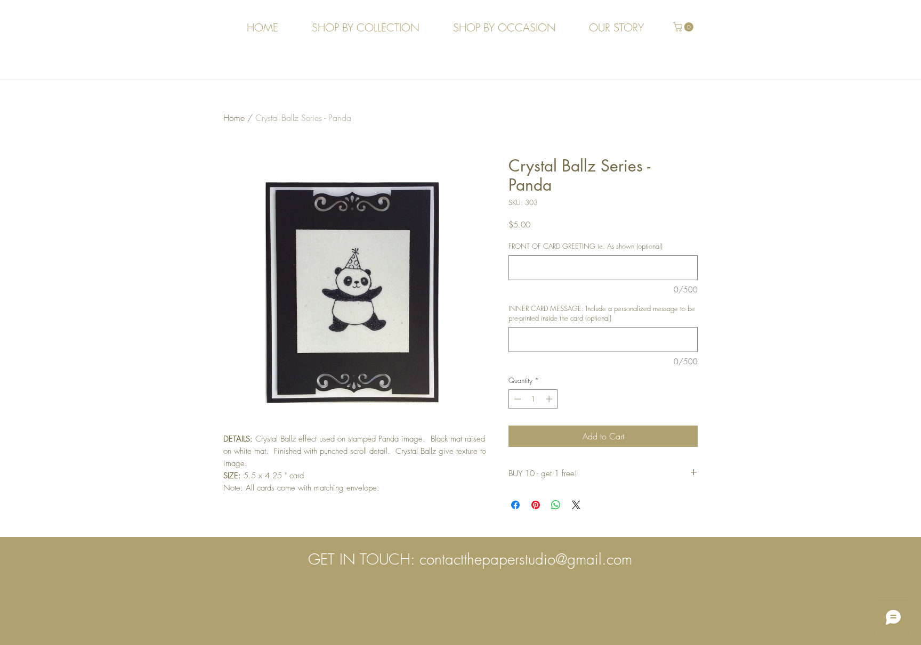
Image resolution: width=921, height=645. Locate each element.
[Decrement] (516, 399)
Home (234, 118)
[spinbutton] (533, 399)
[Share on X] (576, 505)
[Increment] (550, 399)
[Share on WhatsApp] (556, 505)
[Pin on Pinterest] (535, 505)
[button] (684, 26)
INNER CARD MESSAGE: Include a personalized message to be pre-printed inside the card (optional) (601, 313)
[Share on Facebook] (515, 505)
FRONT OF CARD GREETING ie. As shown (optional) (585, 246)
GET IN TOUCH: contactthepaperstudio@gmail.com (470, 559)
